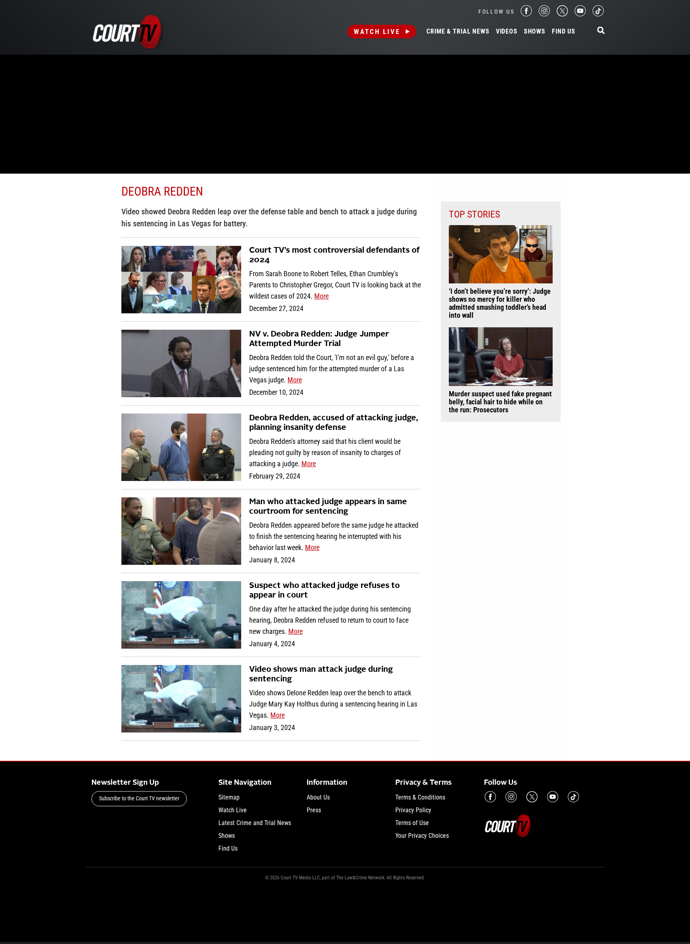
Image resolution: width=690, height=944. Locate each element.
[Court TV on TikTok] (598, 14)
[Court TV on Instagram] (544, 14)
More (321, 296)
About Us (318, 797)
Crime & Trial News (457, 31)
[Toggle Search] (601, 31)
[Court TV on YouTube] (580, 14)
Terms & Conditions (420, 797)
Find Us (563, 31)
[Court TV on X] (562, 14)
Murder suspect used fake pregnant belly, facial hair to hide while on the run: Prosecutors (500, 402)
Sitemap (229, 797)
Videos (507, 31)
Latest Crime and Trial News (254, 823)
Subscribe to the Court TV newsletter (139, 798)
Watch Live (377, 32)
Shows (534, 31)
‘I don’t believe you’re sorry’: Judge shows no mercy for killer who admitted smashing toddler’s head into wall (500, 303)
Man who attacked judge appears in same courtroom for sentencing (328, 507)
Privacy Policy (413, 810)
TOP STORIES (474, 214)
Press (314, 810)
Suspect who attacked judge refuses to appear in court (324, 591)
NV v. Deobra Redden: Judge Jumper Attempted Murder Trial (319, 339)
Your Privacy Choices (422, 835)
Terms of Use (412, 823)
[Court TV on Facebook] (526, 14)
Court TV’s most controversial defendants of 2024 (334, 255)
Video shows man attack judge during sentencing (321, 674)
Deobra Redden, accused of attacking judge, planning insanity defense (333, 423)
